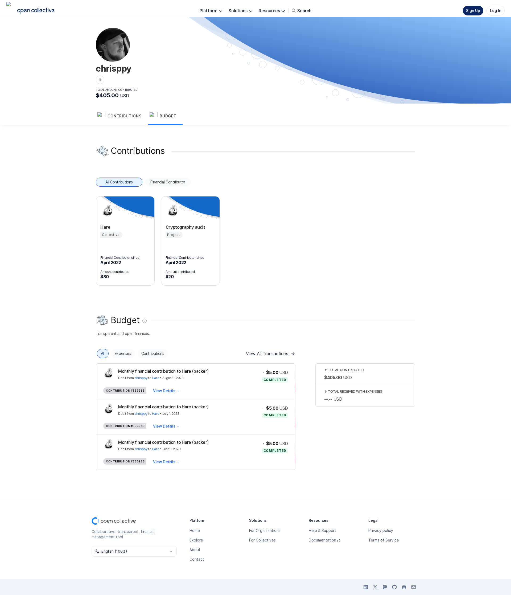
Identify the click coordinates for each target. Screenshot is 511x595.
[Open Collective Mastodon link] (385, 587)
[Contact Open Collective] (413, 587)
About (194, 549)
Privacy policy (380, 530)
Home (194, 530)
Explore (196, 540)
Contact (196, 559)
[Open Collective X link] (375, 587)
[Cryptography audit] (172, 210)
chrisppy (141, 378)
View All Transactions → (270, 353)
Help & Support (322, 530)
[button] (122, 116)
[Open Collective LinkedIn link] (365, 587)
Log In (495, 10)
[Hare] (106, 210)
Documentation (322, 540)
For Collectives (262, 540)
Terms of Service (383, 540)
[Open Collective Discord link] (404, 587)
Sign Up (473, 10)
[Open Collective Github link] (394, 587)
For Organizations (265, 530)
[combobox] (134, 551)
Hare (155, 378)
